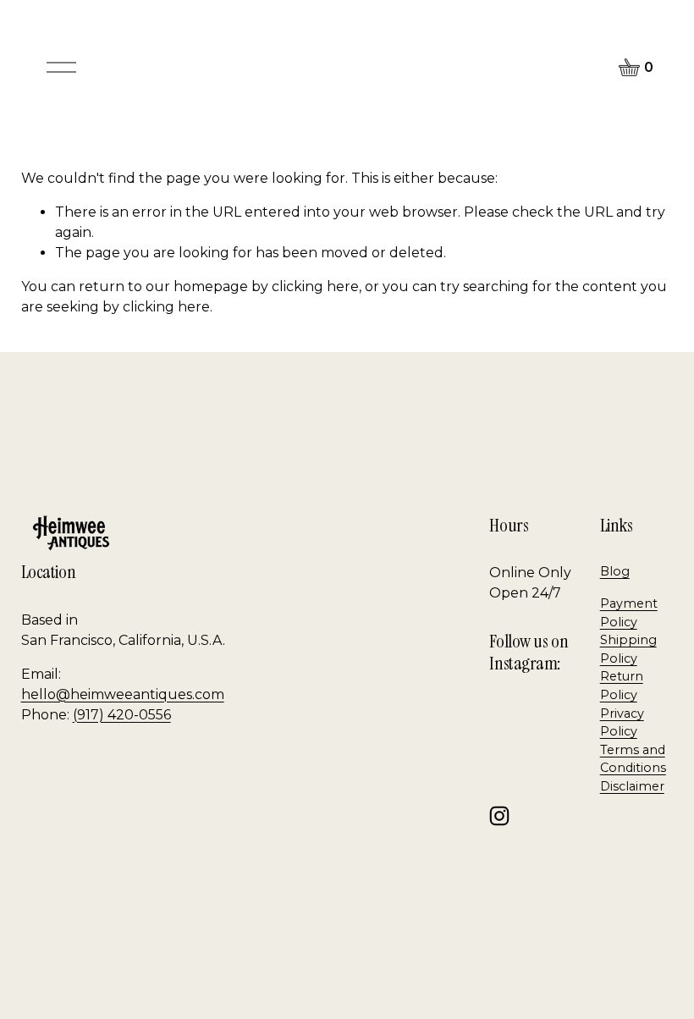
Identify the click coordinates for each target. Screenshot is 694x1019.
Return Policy (621, 685)
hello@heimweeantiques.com (122, 694)
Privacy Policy (622, 723)
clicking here (315, 286)
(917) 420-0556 (122, 715)
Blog (615, 571)
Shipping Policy (628, 649)
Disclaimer (632, 786)
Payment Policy (629, 613)
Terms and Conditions (633, 759)
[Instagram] (499, 816)
